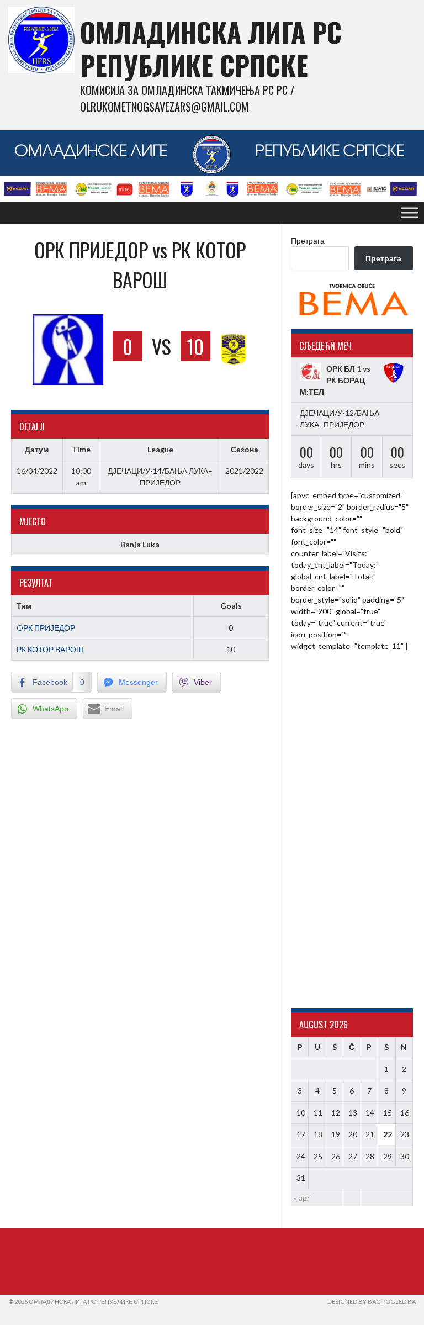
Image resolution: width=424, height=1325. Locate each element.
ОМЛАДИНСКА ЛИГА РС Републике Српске (211, 48)
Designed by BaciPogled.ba (371, 1301)
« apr (302, 1197)
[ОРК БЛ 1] (310, 372)
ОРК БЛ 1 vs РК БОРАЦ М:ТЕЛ (335, 380)
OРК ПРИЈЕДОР (46, 627)
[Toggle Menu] (409, 212)
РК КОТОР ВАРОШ (50, 649)
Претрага (308, 240)
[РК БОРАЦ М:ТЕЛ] (393, 373)
